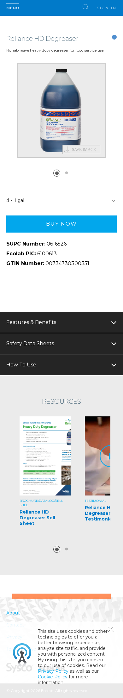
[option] (61, 110)
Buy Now (61, 224)
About (13, 613)
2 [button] (66, 173)
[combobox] (61, 200)
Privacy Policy (53, 671)
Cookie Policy (52, 677)
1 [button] (57, 173)
